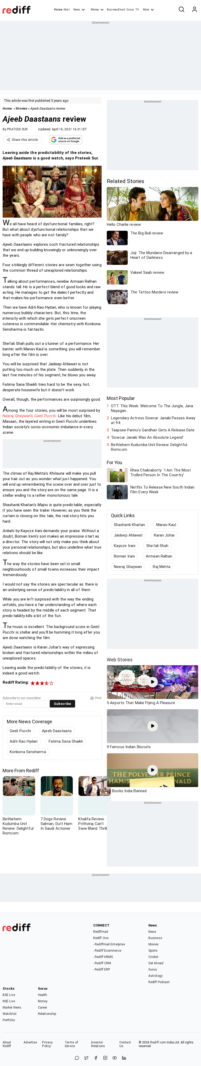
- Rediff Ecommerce (107, 950)
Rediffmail (100, 932)
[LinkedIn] (124, 1058)
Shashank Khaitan (129, 524)
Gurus (130, 9)
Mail (66, 9)
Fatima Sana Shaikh (66, 741)
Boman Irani (124, 556)
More (146, 9)
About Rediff (7, 1044)
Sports (153, 950)
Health (42, 995)
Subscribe (62, 704)
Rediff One (100, 938)
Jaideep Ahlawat (128, 535)
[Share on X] (86, 1058)
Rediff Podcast (159, 982)
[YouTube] (115, 1058)
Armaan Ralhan (159, 556)
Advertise (30, 1042)
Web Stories (120, 659)
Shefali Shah (157, 545)
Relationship (47, 1014)
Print (98, 698)
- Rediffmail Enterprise (109, 944)
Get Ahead (155, 963)
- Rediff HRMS (103, 957)
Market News (12, 1007)
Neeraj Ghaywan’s (29, 416)
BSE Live (9, 995)
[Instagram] (105, 1058)
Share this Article (25, 140)
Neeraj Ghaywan (128, 566)
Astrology (155, 976)
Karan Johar (164, 535)
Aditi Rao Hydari (24, 741)
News (76, 9)
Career (42, 1007)
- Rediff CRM (102, 963)
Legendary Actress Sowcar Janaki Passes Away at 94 (153, 420)
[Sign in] (194, 10)
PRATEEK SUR (17, 129)
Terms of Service (71, 1044)
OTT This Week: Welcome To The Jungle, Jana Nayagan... (152, 408)
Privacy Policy (47, 1044)
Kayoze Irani (124, 545)
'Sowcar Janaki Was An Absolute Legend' (147, 437)
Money (95, 9)
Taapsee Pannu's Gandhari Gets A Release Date (152, 430)
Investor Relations (98, 1044)
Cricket (153, 957)
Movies (21, 108)
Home (58, 9)
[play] (152, 682)
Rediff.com (158, 1042)
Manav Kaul (166, 524)
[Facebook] (96, 1058)
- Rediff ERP (101, 969)
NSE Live (9, 1001)
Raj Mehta (161, 566)
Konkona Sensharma (28, 751)
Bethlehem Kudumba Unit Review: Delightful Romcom (149, 447)
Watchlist (9, 1014)
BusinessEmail (116, 9)
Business (155, 938)
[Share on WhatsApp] (77, 1058)
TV (137, 9)
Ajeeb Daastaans (57, 730)
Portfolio (9, 1020)
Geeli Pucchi (20, 730)
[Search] (181, 10)
